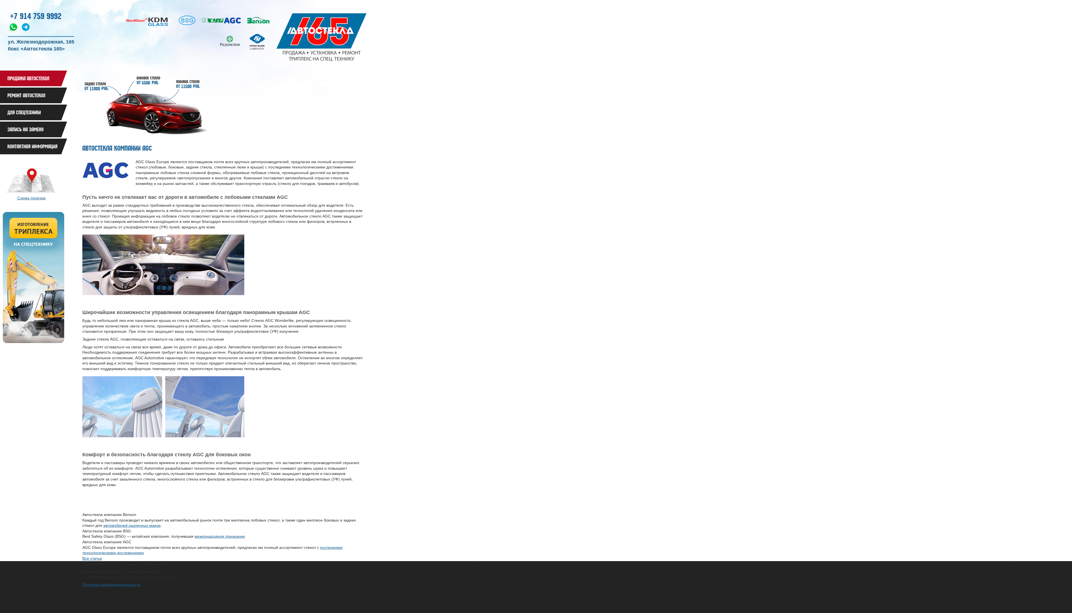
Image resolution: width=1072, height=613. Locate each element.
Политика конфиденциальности (111, 584)
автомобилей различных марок (132, 525)
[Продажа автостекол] (33, 78)
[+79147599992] (35, 15)
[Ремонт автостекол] (33, 95)
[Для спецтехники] (33, 112)
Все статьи (92, 558)
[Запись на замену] (33, 129)
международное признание (220, 536)
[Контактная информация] (33, 147)
